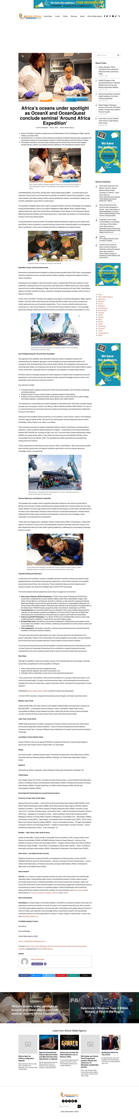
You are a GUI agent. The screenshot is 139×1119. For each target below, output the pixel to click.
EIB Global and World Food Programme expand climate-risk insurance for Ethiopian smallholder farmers (90, 1061)
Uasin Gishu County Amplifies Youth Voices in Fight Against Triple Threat (109, 120)
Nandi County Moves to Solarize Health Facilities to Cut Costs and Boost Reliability (109, 96)
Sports (82, 16)
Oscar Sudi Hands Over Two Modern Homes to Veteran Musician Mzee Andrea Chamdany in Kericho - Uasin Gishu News (109, 190)
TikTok (54, 893)
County (57, 16)
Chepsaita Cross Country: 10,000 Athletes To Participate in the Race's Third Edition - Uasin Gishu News (109, 222)
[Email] (45, 964)
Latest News (48, 16)
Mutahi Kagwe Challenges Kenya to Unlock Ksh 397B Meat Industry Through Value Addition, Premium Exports (109, 108)
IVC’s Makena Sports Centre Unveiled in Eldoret (108, 240)
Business (74, 16)
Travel (100, 331)
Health (100, 315)
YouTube (34, 893)
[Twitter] (107, 16)
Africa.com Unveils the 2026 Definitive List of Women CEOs (69, 1054)
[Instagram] (110, 16)
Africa (100, 294)
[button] (118, 55)
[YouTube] (112, 16)
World (100, 335)
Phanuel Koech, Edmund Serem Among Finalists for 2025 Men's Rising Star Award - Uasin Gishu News (109, 248)
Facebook (41, 893)
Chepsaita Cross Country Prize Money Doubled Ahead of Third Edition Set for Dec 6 (109, 230)
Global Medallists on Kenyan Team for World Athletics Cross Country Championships (109, 213)
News (100, 319)
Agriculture (101, 299)
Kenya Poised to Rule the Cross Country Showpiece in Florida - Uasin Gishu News (108, 207)
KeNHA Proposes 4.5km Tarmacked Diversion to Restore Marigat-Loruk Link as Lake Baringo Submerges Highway (109, 83)
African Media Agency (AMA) (37, 691)
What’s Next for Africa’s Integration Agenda (26, 1058)
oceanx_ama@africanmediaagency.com (31, 941)
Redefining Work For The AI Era (110, 1053)
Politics (65, 16)
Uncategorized (103, 333)
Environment (102, 310)
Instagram (48, 893)
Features (101, 313)
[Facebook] (105, 16)
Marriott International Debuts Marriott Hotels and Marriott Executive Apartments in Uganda (48, 1055)
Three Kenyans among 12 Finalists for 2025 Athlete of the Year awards (109, 255)
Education (101, 306)
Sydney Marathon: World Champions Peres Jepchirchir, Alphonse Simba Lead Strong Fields (109, 70)
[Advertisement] (69, 35)
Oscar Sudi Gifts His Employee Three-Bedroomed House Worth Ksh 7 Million (109, 199)
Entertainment (103, 308)
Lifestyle (101, 317)
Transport (101, 328)
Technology (102, 326)
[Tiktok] (116, 16)
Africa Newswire (43, 127)
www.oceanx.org (79, 890)
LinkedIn (65, 893)
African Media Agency (94, 16)
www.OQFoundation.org (29, 916)
